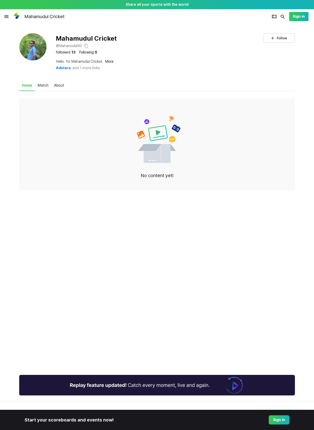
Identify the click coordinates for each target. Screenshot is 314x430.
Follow (282, 38)
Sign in (299, 16)
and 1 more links (86, 68)
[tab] (27, 85)
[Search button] (282, 16)
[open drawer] (6, 16)
